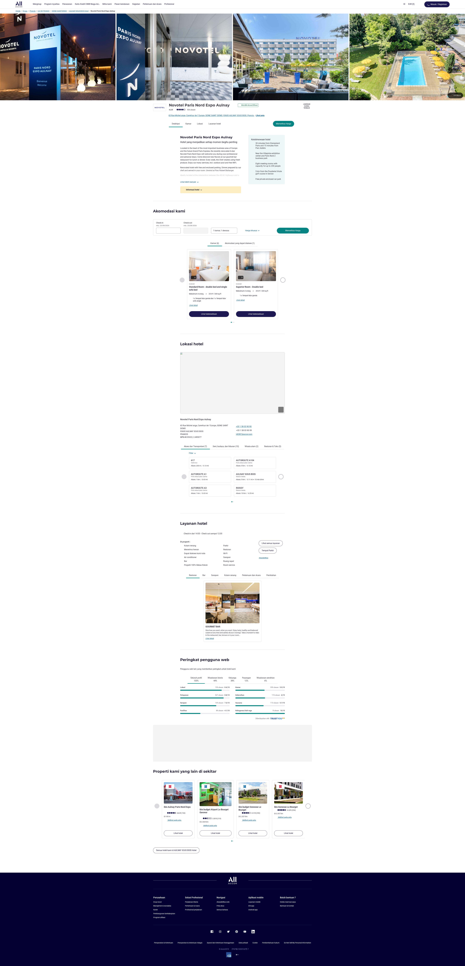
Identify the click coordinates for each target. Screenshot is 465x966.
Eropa (25, 11)
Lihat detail (209, 638)
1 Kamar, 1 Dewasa (221, 230)
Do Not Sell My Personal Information (297, 943)
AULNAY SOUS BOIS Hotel (79, 11)
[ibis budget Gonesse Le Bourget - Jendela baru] (253, 793)
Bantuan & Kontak (287, 906)
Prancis (32, 11)
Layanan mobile (254, 902)
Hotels (18, 11)
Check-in (162, 224)
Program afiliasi (159, 917)
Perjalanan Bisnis (191, 902)
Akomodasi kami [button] (169, 211)
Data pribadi (243, 943)
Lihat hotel (178, 833)
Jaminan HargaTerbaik (306, 106)
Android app (253, 910)
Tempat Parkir (268, 550)
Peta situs (220, 906)
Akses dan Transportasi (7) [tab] (195, 446)
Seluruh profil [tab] (196, 679)
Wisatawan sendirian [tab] (266, 679)
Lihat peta (260, 115)
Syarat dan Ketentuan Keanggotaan (220, 943)
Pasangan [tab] (246, 679)
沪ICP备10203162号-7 (240, 949)
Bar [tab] (203, 575)
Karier (155, 910)
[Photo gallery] (232, 57)
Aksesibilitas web (223, 902)
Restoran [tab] (193, 575)
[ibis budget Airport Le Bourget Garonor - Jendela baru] (216, 794)
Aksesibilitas (263, 558)
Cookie (255, 943)
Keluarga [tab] (232, 679)
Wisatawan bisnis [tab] (215, 679)
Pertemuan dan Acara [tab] (251, 575)
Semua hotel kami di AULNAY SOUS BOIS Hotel (176, 850)
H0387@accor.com (244, 434)
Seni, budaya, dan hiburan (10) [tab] (226, 446)
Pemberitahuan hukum (270, 943)
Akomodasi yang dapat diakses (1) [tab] (240, 243)
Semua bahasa (222, 910)
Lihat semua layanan (271, 543)
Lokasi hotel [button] (191, 344)
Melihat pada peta (174, 820)
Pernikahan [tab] (271, 575)
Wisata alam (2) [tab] (251, 446)
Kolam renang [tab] (230, 575)
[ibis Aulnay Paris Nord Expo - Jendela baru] (178, 793)
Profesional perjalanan (193, 910)
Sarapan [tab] (214, 575)
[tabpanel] (232, 286)
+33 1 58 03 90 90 (244, 426)
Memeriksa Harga (283, 124)
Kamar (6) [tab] (214, 243)
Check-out (190, 224)
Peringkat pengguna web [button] (204, 660)
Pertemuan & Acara (192, 906)
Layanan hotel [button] (193, 523)
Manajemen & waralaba (162, 906)
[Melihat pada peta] (232, 383)
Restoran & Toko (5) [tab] (272, 446)
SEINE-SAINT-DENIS (59, 11)
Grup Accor (157, 902)
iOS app (251, 906)
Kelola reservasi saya (288, 902)
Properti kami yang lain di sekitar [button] (185, 771)
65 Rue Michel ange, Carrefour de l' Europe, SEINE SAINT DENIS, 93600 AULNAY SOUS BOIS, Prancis (211, 115)
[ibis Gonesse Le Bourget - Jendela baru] (288, 793)
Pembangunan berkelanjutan (164, 914)
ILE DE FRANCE (44, 11)
